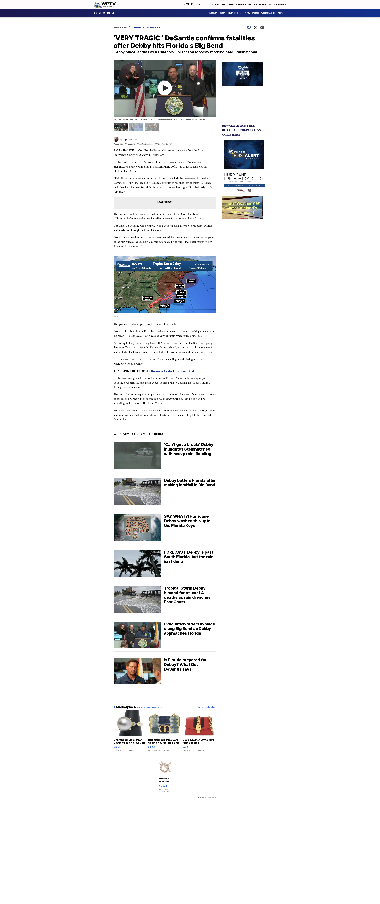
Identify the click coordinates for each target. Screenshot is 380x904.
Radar (222, 12)
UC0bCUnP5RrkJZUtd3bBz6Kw (109, 13)
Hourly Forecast (234, 12)
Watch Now (276, 4)
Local (201, 4)
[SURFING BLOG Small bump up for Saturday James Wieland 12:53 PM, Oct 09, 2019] (244, 219)
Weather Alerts (268, 12)
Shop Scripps (257, 4)
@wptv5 (114, 13)
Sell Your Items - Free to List (150, 708)
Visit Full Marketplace (206, 707)
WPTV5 (96, 13)
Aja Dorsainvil (130, 139)
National (213, 4)
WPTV (105, 13)
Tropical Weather (146, 27)
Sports (241, 4)
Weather (227, 4)
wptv (100, 13)
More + (281, 12)
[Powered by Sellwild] (211, 798)
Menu (187, 4)
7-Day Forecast (252, 12)
